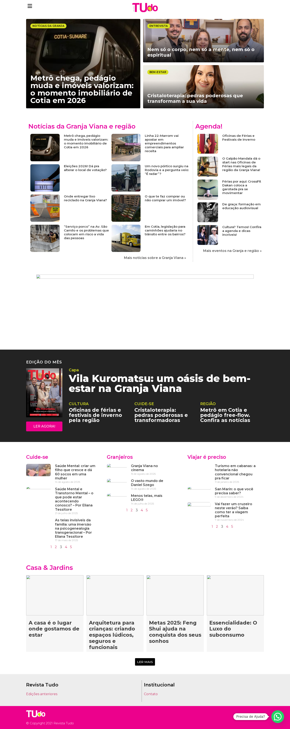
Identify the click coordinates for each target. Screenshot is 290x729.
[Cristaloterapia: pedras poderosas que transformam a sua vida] (203, 87)
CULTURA (79, 404)
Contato (151, 694)
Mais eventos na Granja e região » (232, 251)
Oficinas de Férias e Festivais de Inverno (238, 138)
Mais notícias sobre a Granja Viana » (155, 258)
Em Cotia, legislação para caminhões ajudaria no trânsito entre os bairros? (165, 230)
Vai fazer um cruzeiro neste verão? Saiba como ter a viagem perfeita (233, 510)
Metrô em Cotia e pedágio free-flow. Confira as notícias (225, 415)
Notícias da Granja (48, 25)
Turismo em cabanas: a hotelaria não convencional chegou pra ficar (235, 472)
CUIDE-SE (144, 404)
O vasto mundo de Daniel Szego (147, 483)
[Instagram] (249, 717)
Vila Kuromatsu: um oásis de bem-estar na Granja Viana (160, 383)
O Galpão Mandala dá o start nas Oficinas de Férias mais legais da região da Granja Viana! (241, 164)
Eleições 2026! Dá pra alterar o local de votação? (85, 168)
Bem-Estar (157, 72)
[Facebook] (255, 717)
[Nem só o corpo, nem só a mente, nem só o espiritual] (203, 40)
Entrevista (158, 25)
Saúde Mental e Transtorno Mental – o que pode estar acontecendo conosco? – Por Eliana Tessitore (74, 499)
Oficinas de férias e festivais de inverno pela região (95, 415)
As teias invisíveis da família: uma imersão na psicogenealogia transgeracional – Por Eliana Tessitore (73, 528)
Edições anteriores (41, 694)
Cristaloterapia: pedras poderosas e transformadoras (161, 415)
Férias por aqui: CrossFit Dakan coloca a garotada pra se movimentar (241, 187)
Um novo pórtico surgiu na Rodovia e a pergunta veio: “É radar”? (167, 170)
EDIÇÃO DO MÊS (44, 362)
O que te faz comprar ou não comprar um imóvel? (165, 198)
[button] (30, 6)
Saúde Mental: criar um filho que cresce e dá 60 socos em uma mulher (75, 472)
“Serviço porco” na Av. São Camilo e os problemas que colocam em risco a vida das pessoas (86, 232)
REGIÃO (208, 404)
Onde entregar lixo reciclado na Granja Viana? (85, 198)
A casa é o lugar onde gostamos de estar (54, 629)
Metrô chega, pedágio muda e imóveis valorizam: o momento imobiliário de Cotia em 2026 (86, 141)
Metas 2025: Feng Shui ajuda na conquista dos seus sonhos (175, 632)
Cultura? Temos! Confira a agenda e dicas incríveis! (241, 231)
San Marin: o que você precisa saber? (234, 491)
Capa (74, 370)
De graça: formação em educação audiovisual (241, 206)
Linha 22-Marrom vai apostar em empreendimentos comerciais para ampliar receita (164, 143)
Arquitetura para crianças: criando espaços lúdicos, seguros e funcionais (112, 635)
